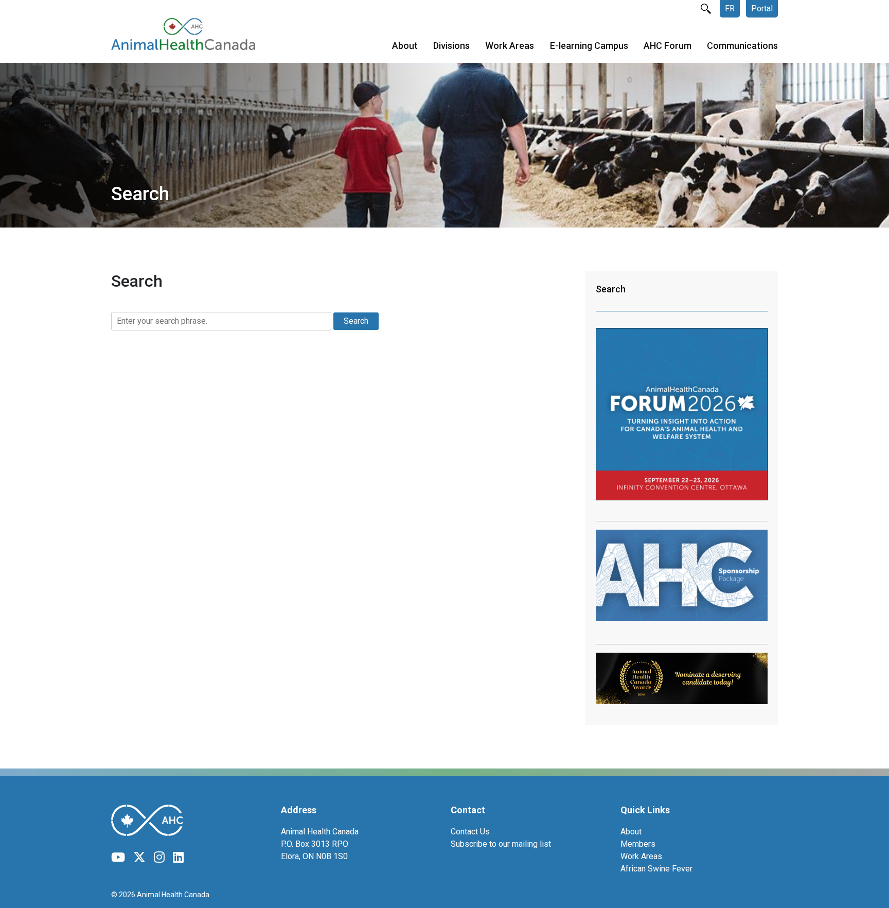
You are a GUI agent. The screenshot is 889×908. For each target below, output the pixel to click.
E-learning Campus (589, 45)
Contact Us (470, 831)
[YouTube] (118, 857)
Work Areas (509, 45)
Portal (762, 8)
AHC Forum (667, 45)
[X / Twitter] (139, 857)
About (405, 45)
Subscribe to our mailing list (501, 844)
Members (637, 844)
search (706, 9)
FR (730, 8)
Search (611, 289)
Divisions (451, 45)
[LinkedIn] (178, 857)
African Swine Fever (656, 869)
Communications (742, 45)
